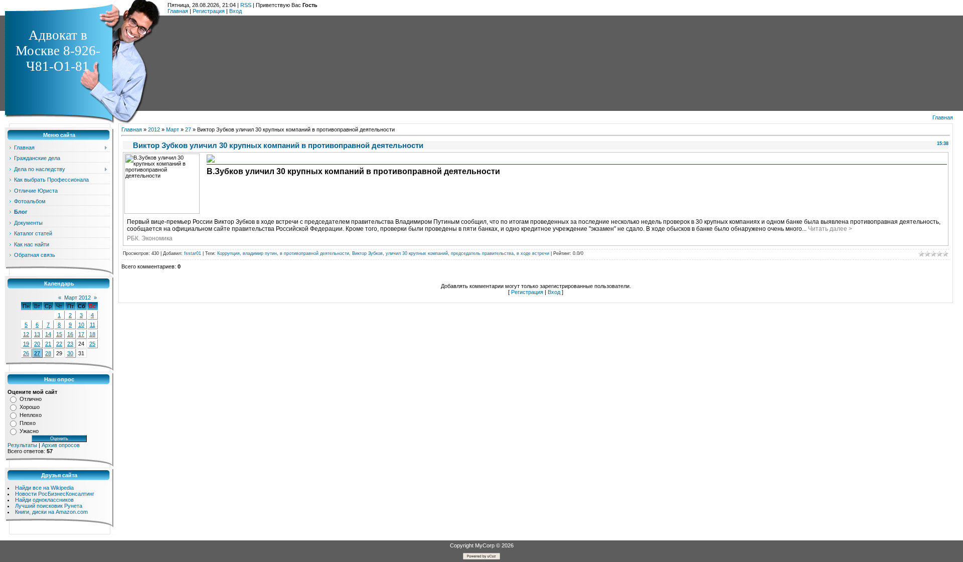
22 (59, 344)
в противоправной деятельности (314, 253)
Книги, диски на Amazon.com (51, 512)
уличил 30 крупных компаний (417, 253)
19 (26, 344)
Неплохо (31, 415)
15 (59, 334)
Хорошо (30, 407)
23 (70, 344)
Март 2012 (77, 298)
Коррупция (228, 253)
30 (70, 353)
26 (26, 353)
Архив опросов (61, 445)
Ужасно (29, 431)
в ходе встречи (533, 253)
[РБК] (211, 162)
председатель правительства (482, 253)
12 (26, 334)
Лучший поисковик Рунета (48, 506)
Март (172, 129)
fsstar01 (192, 253)
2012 (154, 129)
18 (92, 334)
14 (48, 334)
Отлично (31, 399)
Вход (235, 11)
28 (48, 353)
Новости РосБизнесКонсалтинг (54, 494)
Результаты (22, 445)
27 (37, 353)
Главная (178, 11)
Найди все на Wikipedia (44, 488)
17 (81, 334)
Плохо (28, 423)
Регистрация (209, 11)
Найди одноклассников (44, 500)
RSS (245, 5)
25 (92, 344)
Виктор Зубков (367, 253)
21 (48, 344)
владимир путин (260, 253)
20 (37, 344)
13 (37, 334)
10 (81, 325)
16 (70, 334)
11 (92, 325)
